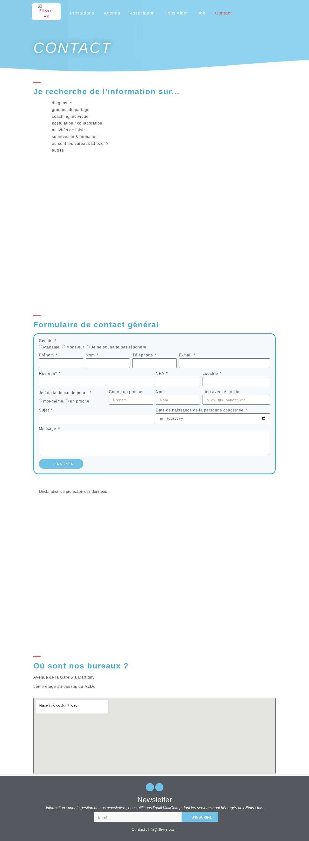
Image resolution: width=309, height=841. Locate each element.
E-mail (186, 355)
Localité (211, 373)
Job (201, 13)
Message (48, 429)
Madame (51, 347)
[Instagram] (159, 787)
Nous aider (176, 13)
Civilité (46, 341)
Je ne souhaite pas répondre (118, 347)
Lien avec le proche (222, 392)
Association (142, 13)
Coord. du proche (125, 392)
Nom (91, 355)
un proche (79, 401)
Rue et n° (48, 373)
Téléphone (143, 355)
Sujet (44, 410)
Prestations (82, 13)
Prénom (47, 355)
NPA (160, 373)
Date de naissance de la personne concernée (200, 410)
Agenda (112, 13)
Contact (223, 13)
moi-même (53, 401)
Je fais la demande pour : (64, 393)
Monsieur (75, 347)
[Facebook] (150, 787)
